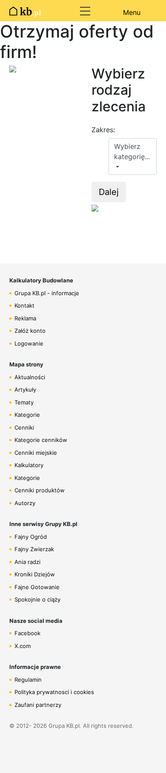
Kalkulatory (28, 465)
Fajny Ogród (30, 536)
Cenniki (24, 427)
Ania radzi (27, 561)
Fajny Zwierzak (34, 549)
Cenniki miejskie (35, 452)
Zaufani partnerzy (37, 704)
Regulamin (28, 679)
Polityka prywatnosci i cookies (54, 692)
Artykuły (25, 389)
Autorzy (24, 503)
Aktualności (29, 377)
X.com (22, 645)
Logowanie (28, 343)
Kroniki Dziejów (34, 574)
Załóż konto (30, 330)
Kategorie (27, 414)
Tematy (24, 402)
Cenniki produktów (39, 490)
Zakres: (103, 129)
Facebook (27, 633)
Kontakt (24, 305)
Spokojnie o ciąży (37, 599)
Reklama (25, 318)
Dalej (109, 192)
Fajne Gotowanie (37, 587)
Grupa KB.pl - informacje (46, 293)
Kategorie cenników (40, 439)
